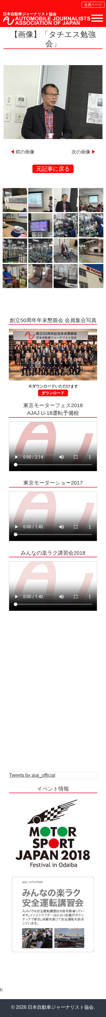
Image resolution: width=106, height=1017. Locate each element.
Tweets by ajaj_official (32, 775)
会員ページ (93, 5)
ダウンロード (53, 393)
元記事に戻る (53, 169)
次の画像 (81, 151)
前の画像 (25, 151)
